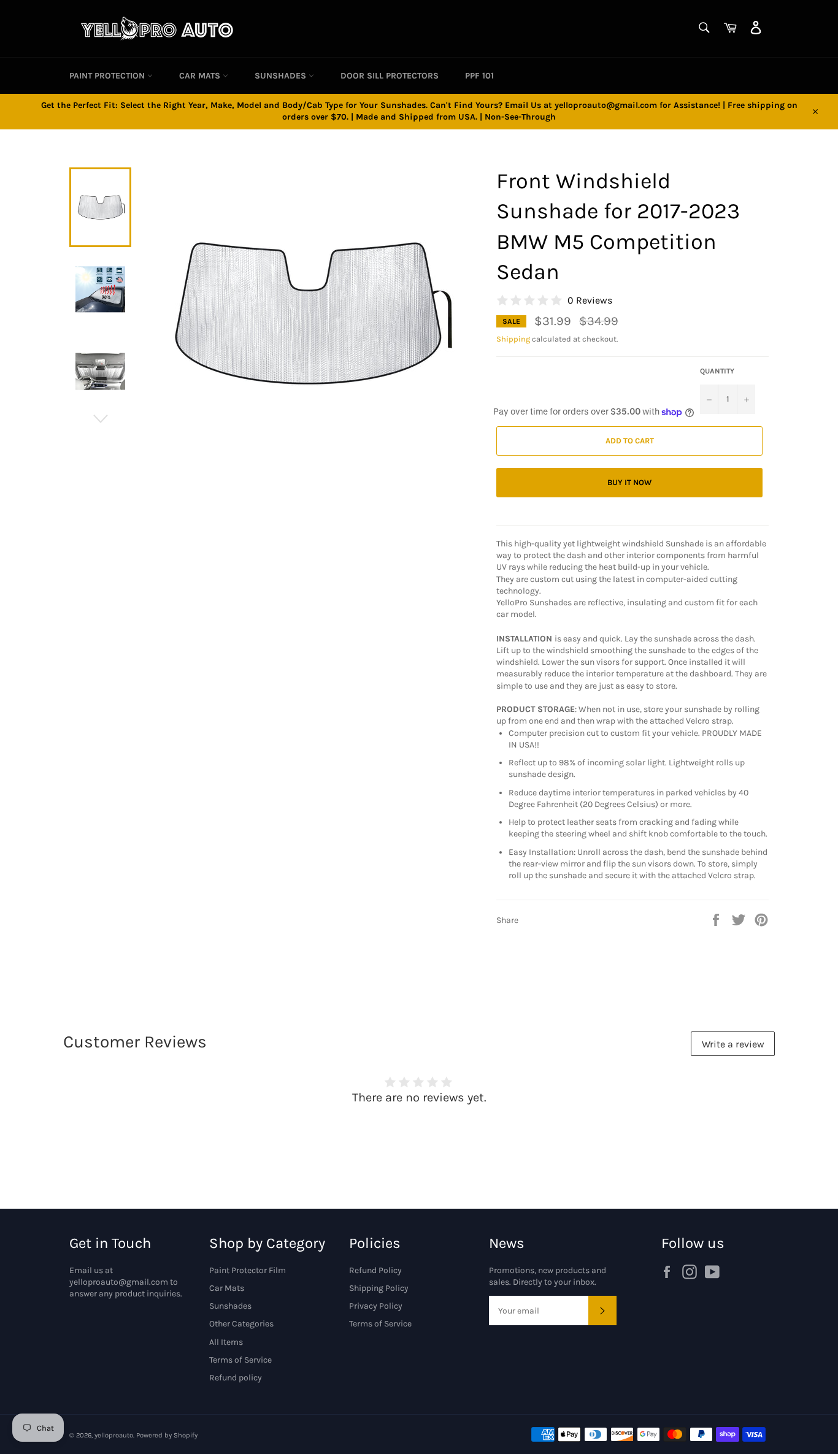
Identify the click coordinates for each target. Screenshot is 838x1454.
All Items (226, 1342)
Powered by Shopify (167, 1435)
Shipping (513, 338)
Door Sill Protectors (389, 76)
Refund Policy (375, 1270)
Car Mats (201, 76)
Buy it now (629, 482)
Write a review (733, 1044)
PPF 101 (479, 76)
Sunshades (282, 76)
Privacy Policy (375, 1306)
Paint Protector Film (247, 1270)
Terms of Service (240, 1360)
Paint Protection (108, 76)
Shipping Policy (379, 1288)
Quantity (717, 371)
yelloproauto (113, 1435)
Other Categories (241, 1323)
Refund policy (235, 1377)
